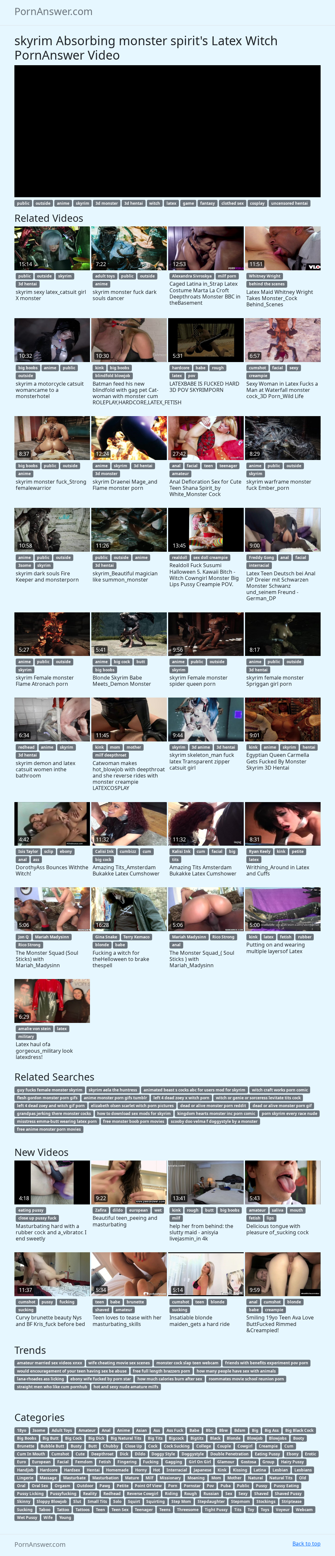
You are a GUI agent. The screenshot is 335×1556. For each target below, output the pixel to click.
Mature (132, 1478)
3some (24, 565)
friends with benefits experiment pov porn (266, 1363)
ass (36, 859)
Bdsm (239, 1430)
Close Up (133, 1446)
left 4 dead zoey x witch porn (181, 1098)
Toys (265, 1509)
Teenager (144, 1509)
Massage (48, 1478)
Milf (149, 1478)
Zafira (100, 1210)
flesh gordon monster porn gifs (47, 1098)
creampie (258, 375)
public (23, 203)
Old (302, 1478)
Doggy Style (163, 1454)
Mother (234, 1478)
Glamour (225, 1462)
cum (147, 851)
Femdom (84, 1462)
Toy (251, 1509)
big (232, 851)
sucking (26, 1310)
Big (255, 1430)
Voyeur (283, 1509)
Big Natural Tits (126, 1438)
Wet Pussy (27, 1517)
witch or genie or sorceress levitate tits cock (258, 1098)
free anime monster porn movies (49, 1129)
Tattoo (63, 1509)
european (138, 1210)
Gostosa (248, 1462)
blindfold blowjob (112, 375)
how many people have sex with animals (236, 1371)
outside (43, 203)
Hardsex (72, 1470)
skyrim (82, 203)
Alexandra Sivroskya (192, 276)
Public (243, 1486)
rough (218, 368)
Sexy (243, 1493)
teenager (228, 466)
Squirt (134, 1501)
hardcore (180, 368)
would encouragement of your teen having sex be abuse (72, 1371)
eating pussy (31, 1210)
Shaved (261, 1493)
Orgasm (62, 1486)
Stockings (265, 1501)
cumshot (257, 368)
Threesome (188, 1509)
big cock (122, 661)
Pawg (104, 1486)
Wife (48, 1517)
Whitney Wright (264, 276)
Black (215, 1438)
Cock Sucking (177, 1446)
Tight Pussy (216, 1509)
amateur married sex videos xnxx (49, 1363)
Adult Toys (62, 1430)
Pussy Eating (286, 1486)
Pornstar (192, 1486)
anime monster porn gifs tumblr (115, 1098)
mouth (296, 1210)
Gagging (173, 1462)
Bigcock (176, 1438)
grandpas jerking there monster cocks (54, 1113)
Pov (210, 1486)
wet (158, 1210)
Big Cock (73, 1438)
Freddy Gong (261, 557)
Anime (123, 1430)
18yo (21, 1430)
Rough (190, 1493)
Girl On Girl (200, 1462)
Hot (156, 1470)
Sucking (25, 1509)
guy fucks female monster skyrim (49, 1090)
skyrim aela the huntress (113, 1090)
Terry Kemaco (136, 937)
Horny (141, 1470)
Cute (80, 1454)
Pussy (261, 1486)
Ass (156, 1430)
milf (176, 1218)
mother (134, 747)
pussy (47, 1302)
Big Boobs (26, 1438)
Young (65, 1517)
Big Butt (51, 1438)
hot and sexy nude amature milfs (126, 1387)
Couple (224, 1446)
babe (200, 368)
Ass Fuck (175, 1430)
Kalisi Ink (181, 851)
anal (176, 466)
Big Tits (155, 1438)
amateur (180, 473)
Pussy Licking (30, 1493)
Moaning (196, 1478)
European (41, 1462)
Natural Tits (280, 1478)
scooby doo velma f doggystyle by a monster (214, 1121)
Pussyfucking (63, 1493)
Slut (77, 1501)
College (203, 1446)
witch (154, 203)
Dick (124, 1454)
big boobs (28, 368)
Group (268, 1462)
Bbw (223, 1430)
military (26, 1036)
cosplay (257, 203)
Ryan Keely (260, 851)
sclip (48, 851)
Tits (237, 1509)
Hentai (93, 1470)
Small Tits (97, 1501)
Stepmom (240, 1501)
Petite (123, 1486)
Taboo (44, 1509)
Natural (255, 1478)
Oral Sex (40, 1486)
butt (140, 661)
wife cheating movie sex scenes (119, 1363)
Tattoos (83, 1509)
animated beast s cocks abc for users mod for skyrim (194, 1090)
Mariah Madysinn (52, 937)
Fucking (151, 1462)
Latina (260, 1470)
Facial (63, 1462)
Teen (100, 1509)
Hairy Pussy (292, 1462)
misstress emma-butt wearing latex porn (57, 1121)
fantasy (207, 203)
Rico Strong (29, 945)
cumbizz (128, 851)
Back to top (306, 1543)
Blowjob (255, 1438)
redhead (26, 747)
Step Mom (181, 1501)
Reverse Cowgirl (142, 1493)
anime (63, 203)
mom (115, 747)
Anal (106, 1430)
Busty (76, 1446)
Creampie (268, 1446)
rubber (304, 937)
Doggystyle (193, 1454)
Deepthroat (102, 1454)
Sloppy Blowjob (52, 1501)
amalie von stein (34, 1028)
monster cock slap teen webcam (187, 1363)
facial (277, 368)
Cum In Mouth (31, 1454)
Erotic (310, 1454)
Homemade (117, 1470)
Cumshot (60, 1454)
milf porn (227, 276)
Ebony (293, 1454)
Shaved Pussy (288, 1493)
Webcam (304, 1509)
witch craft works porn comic (280, 1090)
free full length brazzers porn (161, 1371)
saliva (277, 1210)
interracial (259, 565)
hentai (309, 747)
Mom (216, 1478)
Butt (92, 1446)
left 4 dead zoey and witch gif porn (51, 1105)
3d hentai (133, 203)
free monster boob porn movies (133, 1121)
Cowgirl (245, 1446)
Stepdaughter (211, 1501)
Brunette (25, 1446)
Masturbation (105, 1478)
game (188, 203)
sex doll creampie (210, 557)
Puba (225, 1486)
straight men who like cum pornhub (52, 1387)
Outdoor (85, 1486)
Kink (222, 1470)
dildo (118, 1210)
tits (175, 859)
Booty (298, 1438)
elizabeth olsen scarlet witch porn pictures (132, 1105)
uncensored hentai (289, 203)
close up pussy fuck (37, 1218)
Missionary (170, 1478)
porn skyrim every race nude (289, 1113)
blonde (102, 945)
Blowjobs (278, 1438)
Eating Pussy (267, 1454)
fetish (285, 937)
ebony (66, 851)
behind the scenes (267, 284)
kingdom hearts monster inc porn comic (216, 1113)
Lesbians (303, 1470)
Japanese (202, 1470)
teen (208, 466)
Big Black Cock (299, 1430)
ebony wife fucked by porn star (100, 1379)
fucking (67, 1302)
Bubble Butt (52, 1446)
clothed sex (232, 203)
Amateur (87, 1430)
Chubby (110, 1446)
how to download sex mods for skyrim (134, 1113)
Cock (152, 1446)
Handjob (25, 1470)
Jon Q (23, 937)
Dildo (140, 1454)
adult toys (105, 276)
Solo (117, 1501)
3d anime (201, 747)
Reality (90, 1493)
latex (171, 203)
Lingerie (25, 1478)
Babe (194, 1430)
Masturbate (74, 1478)
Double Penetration (229, 1454)
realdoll (179, 557)
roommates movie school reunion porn (246, 1379)
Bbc (209, 1430)
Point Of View (148, 1486)
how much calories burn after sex (169, 1379)
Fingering (127, 1462)
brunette (135, 1302)
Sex (228, 1493)
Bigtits (196, 1438)
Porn (172, 1486)
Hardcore (49, 1470)
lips (270, 1218)
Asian (141, 1430)
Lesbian (280, 1470)
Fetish (105, 1462)
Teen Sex (120, 1509)
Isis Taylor (28, 851)
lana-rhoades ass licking (40, 1379)
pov (191, 375)
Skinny (23, 1501)
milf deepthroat (110, 755)
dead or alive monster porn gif (282, 1105)
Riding (171, 1493)
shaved (102, 1310)
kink (99, 368)
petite (298, 851)
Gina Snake (106, 937)
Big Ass (272, 1430)
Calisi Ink (104, 851)
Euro (21, 1462)
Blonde (233, 1438)
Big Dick (96, 1438)
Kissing (240, 1470)
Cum (288, 1446)
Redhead (112, 1493)
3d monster (107, 203)
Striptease (292, 1501)
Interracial (177, 1470)
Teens (164, 1509)
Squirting (155, 1501)
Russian (211, 1493)
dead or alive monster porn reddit (213, 1105)
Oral (21, 1486)
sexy (294, 368)
